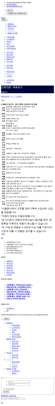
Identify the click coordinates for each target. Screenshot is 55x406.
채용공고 (9, 74)
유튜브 (8, 82)
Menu (4, 20)
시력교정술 (10, 37)
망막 (8, 44)
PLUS (3, 18)
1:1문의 (9, 76)
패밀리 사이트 (12, 33)
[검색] (24, 398)
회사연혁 (9, 55)
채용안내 (9, 59)
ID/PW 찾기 (5, 396)
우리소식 (10, 28)
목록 (3, 234)
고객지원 (10, 31)
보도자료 (9, 68)
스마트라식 (10, 80)
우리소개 (9, 263)
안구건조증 (10, 46)
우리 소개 (9, 52)
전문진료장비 (11, 48)
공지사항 (9, 65)
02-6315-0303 (11, 4)
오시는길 (9, 61)
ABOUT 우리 (12, 26)
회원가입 (13, 396)
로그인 (9, 10)
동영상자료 (10, 72)
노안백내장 (10, 39)
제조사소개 (10, 57)
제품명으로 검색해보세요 (16, 13)
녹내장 (8, 42)
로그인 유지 (10, 389)
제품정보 (10, 24)
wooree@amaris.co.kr (14, 6)
